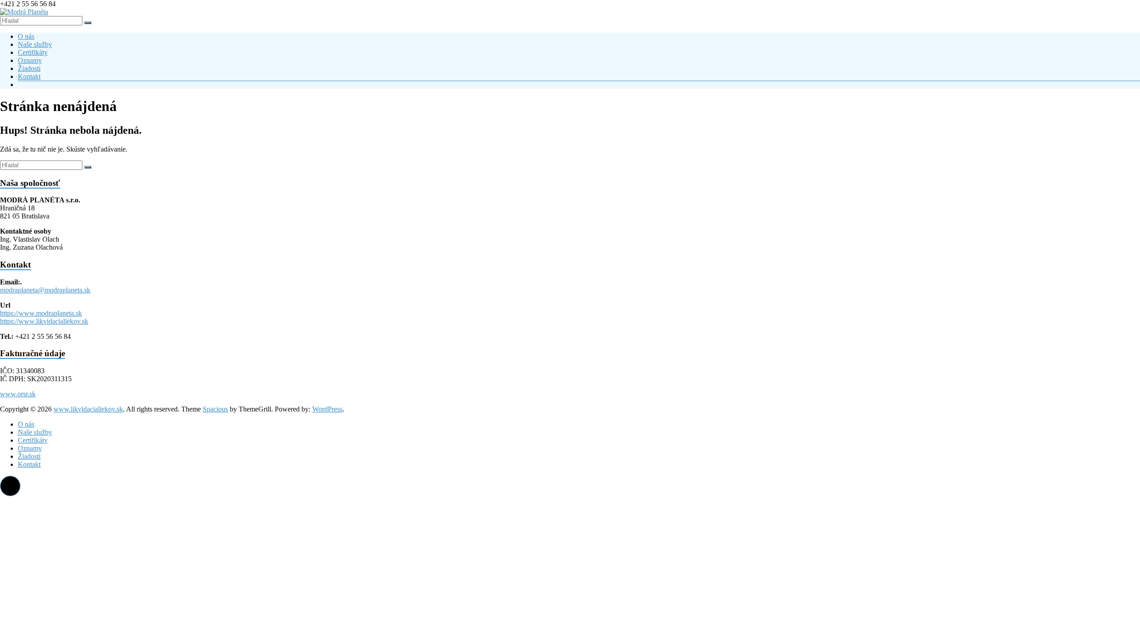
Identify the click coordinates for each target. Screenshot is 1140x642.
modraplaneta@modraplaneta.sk (45, 290)
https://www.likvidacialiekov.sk (44, 321)
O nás (26, 36)
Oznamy (30, 60)
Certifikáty (33, 52)
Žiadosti (29, 68)
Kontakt (29, 76)
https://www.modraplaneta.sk (41, 313)
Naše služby (35, 44)
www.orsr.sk (18, 394)
